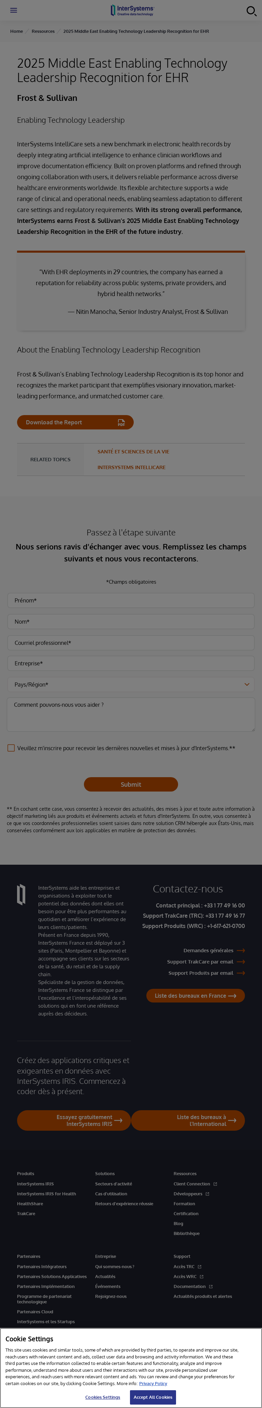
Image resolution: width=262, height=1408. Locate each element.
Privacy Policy (153, 1383)
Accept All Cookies (153, 1397)
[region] (131, 1368)
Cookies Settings (102, 1397)
